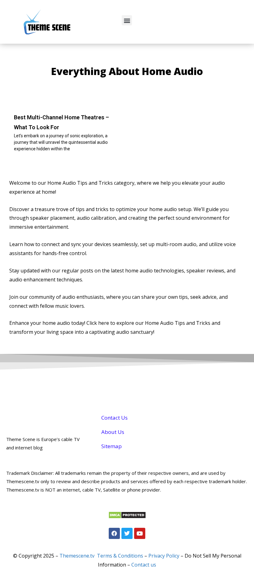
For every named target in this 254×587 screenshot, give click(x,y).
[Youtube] (139, 533)
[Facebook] (114, 533)
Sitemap (111, 446)
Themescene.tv (76, 555)
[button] (127, 20)
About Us (112, 431)
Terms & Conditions (120, 555)
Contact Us (114, 417)
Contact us (143, 564)
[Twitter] (127, 533)
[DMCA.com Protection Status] (127, 516)
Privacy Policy (163, 555)
